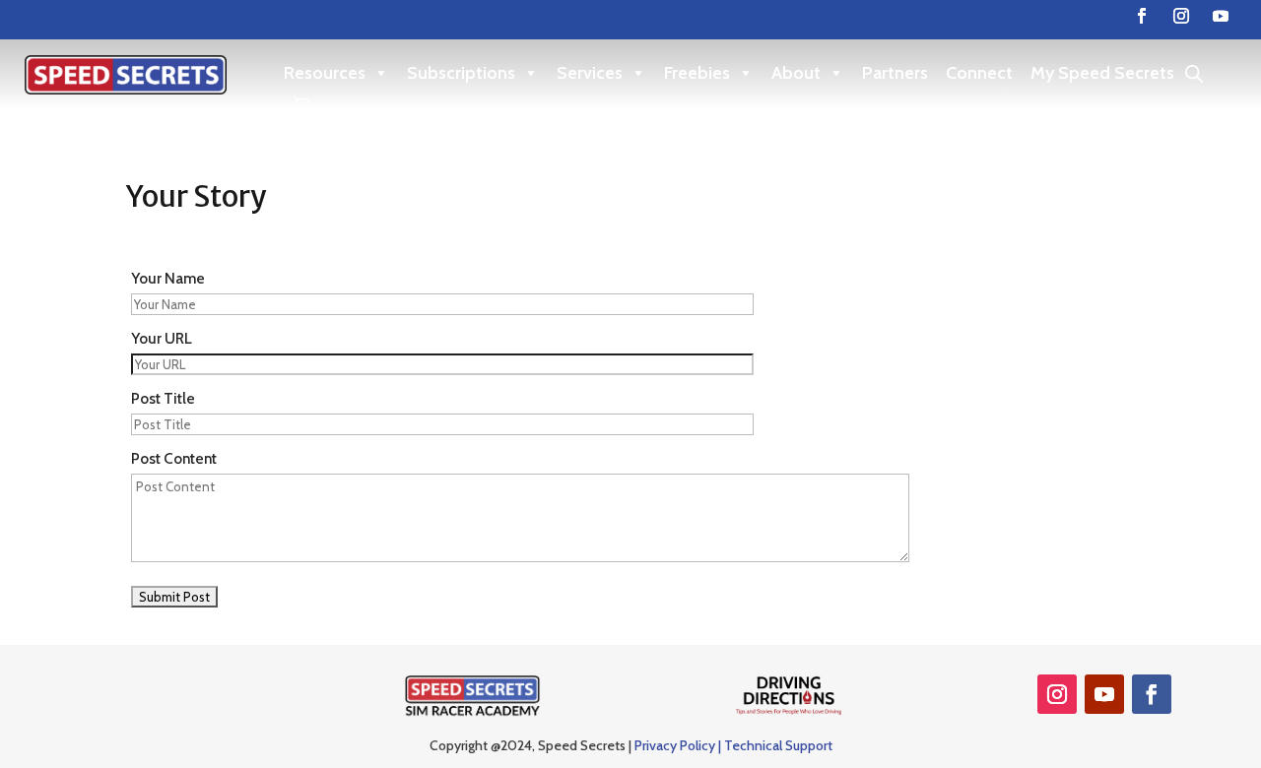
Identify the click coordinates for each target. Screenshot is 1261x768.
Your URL (161, 338)
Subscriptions (461, 73)
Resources (324, 73)
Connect (979, 73)
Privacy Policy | (679, 745)
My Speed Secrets (1102, 73)
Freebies (697, 73)
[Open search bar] (1194, 73)
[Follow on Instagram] (1181, 16)
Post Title (163, 398)
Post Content (174, 458)
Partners (895, 73)
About (796, 73)
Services (590, 73)
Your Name (168, 278)
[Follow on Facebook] (1142, 16)
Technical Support (778, 745)
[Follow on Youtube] (1220, 16)
